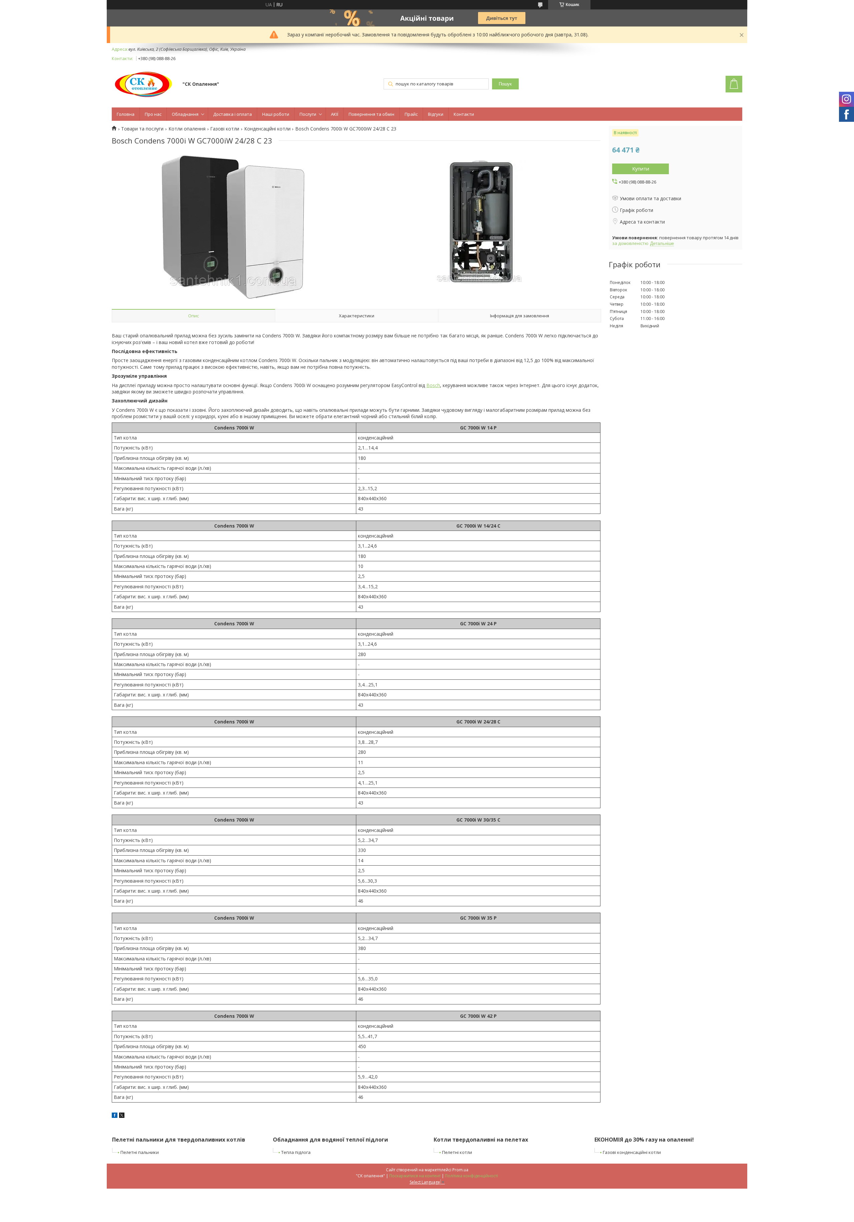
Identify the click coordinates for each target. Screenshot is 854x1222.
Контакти (464, 114)
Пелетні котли (457, 1152)
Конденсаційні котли (267, 129)
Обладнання (185, 114)
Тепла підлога (296, 1152)
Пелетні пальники (139, 1152)
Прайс (411, 114)
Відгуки (435, 114)
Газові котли (224, 129)
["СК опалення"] (144, 84)
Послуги (308, 114)
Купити (640, 168)
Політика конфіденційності (471, 1176)
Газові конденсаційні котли (632, 1152)
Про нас (153, 114)
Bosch (433, 385)
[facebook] (114, 1116)
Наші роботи (275, 114)
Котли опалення (186, 129)
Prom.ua (460, 1170)
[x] (121, 1116)
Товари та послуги (142, 129)
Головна (125, 114)
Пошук (505, 83)
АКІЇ (334, 114)
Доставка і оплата (232, 114)
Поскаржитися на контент (415, 1176)
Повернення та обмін (371, 114)
